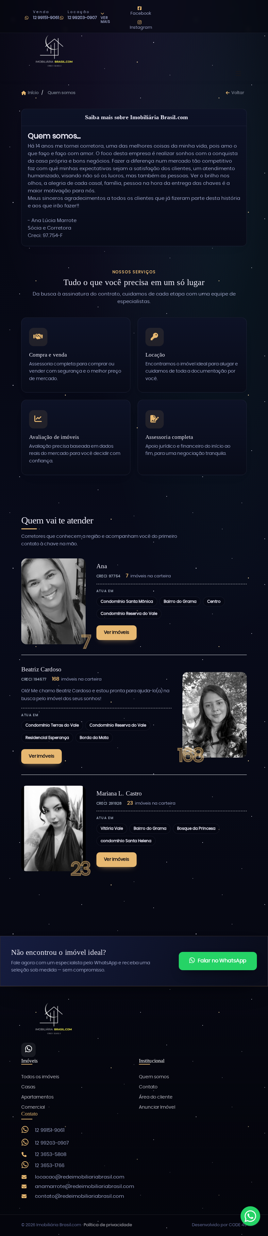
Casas (28, 1087)
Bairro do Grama (180, 601)
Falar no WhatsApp (222, 960)
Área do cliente (156, 1097)
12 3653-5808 (50, 1154)
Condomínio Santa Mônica (127, 601)
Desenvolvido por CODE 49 (219, 1225)
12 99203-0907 (82, 18)
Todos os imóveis (40, 1077)
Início (33, 93)
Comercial (33, 1107)
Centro (214, 601)
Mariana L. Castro (119, 793)
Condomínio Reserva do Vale (129, 614)
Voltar (237, 93)
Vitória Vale (112, 828)
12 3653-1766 (49, 1165)
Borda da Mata (94, 738)
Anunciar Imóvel (157, 1107)
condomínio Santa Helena (126, 841)
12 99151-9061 (46, 18)
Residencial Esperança (47, 738)
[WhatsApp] (28, 1050)
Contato (148, 1087)
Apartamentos (37, 1097)
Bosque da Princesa (196, 828)
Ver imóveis (116, 632)
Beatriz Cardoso (41, 669)
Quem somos (154, 1077)
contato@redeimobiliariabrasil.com (79, 1196)
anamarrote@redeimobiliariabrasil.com (84, 1186)
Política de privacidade (108, 1225)
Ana (101, 566)
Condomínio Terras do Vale (52, 725)
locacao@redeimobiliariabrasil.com (79, 1177)
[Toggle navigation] (238, 74)
